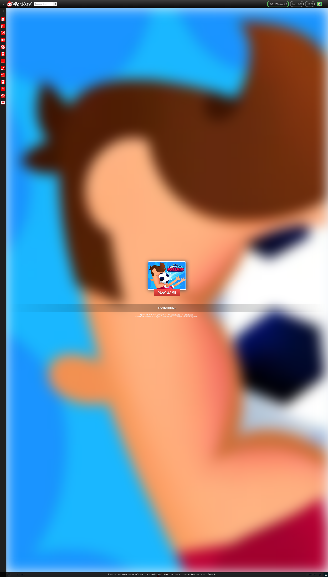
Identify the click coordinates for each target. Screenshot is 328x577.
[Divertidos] (2, 96)
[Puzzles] (2, 61)
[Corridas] (2, 40)
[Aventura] (2, 33)
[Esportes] (2, 47)
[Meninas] (2, 68)
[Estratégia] (2, 54)
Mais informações (209, 574)
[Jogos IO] (2, 102)
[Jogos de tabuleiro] (2, 75)
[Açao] (2, 26)
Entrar (309, 4)
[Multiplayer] (2, 89)
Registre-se (296, 4)
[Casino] (2, 82)
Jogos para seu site (278, 4)
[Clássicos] (2, 19)
